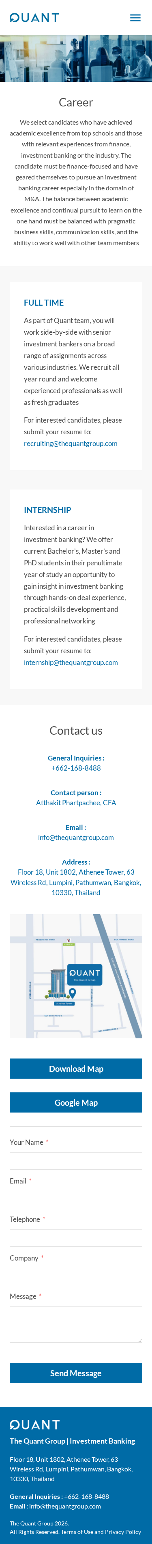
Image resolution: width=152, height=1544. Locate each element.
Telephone (25, 1219)
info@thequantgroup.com (76, 837)
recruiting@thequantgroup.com (71, 443)
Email (18, 1181)
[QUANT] (34, 18)
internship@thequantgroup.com (71, 662)
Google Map (76, 1102)
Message (23, 1296)
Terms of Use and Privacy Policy (101, 1531)
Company (24, 1258)
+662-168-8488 (76, 768)
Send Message (76, 1373)
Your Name (26, 1142)
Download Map (76, 1068)
